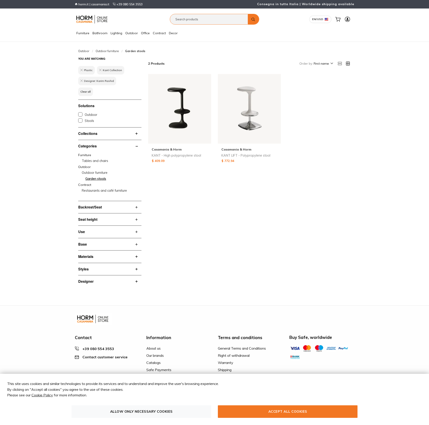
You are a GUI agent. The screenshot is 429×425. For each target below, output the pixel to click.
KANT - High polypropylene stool (176, 155)
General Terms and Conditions (242, 348)
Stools (89, 121)
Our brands (155, 355)
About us (153, 348)
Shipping (224, 370)
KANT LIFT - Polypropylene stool (245, 155)
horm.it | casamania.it (93, 4)
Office (145, 33)
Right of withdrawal (234, 355)
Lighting (116, 33)
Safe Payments (158, 370)
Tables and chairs (95, 161)
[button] (323, 63)
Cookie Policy (42, 395)
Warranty (225, 362)
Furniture (82, 33)
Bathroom (100, 33)
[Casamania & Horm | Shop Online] (93, 19)
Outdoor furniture (107, 51)
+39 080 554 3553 (129, 4)
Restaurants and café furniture (104, 191)
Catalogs (153, 362)
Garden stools (95, 179)
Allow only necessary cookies (141, 411)
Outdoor (131, 33)
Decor (173, 33)
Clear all (85, 91)
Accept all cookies (287, 411)
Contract (159, 33)
